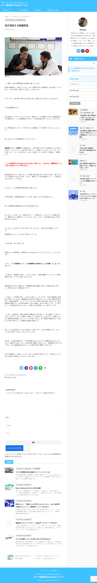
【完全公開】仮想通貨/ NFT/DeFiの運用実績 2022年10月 (87, 150)
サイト (8, 433)
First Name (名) (74, 96)
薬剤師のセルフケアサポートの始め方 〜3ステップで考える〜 (37, 523)
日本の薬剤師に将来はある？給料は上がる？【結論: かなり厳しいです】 (88, 165)
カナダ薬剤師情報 (23, 10)
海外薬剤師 (38, 10)
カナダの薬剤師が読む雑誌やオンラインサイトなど (33, 472)
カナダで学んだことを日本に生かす (16, 375)
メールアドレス (74, 84)
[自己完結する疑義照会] (36, 368)
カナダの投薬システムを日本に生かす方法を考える (33, 539)
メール (8, 425)
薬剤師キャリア (7, 10)
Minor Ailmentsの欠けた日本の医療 (28, 488)
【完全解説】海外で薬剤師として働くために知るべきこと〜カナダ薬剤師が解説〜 (88, 117)
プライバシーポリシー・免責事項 (48, 570)
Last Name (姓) (74, 90)
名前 (8, 417)
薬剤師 (14, 377)
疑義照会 (9, 377)
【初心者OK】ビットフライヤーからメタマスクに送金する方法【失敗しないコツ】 (88, 196)
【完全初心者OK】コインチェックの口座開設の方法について (88, 181)
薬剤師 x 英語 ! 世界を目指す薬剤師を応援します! (48, 574)
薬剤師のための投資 (53, 10)
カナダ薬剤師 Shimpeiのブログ (14, 5)
